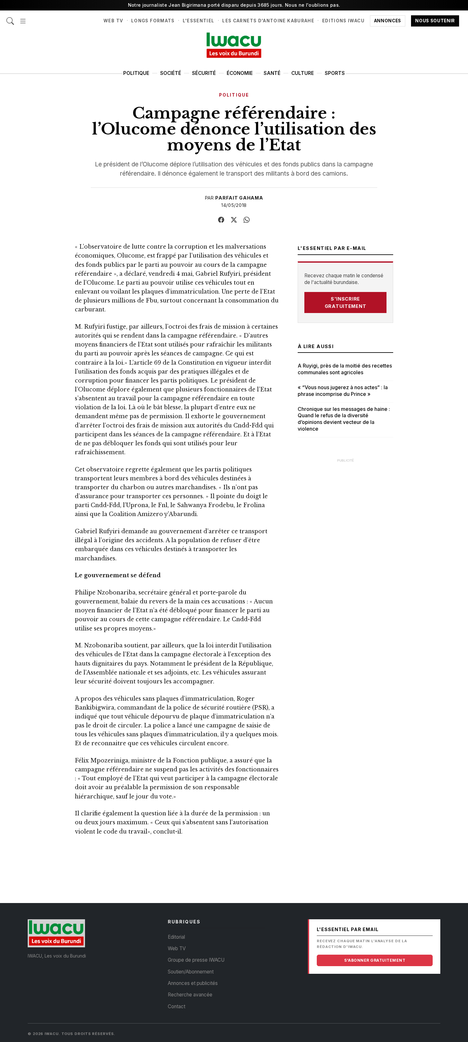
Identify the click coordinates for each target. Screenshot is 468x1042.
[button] (23, 18)
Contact (176, 1006)
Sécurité (204, 73)
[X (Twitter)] (234, 220)
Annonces (387, 20)
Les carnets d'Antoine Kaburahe (268, 20)
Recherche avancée (190, 995)
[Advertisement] (345, 562)
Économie (240, 73)
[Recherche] (10, 18)
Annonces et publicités (193, 983)
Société (170, 73)
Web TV (113, 20)
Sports (335, 73)
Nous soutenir (435, 20)
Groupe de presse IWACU (196, 960)
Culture (302, 73)
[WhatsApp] (247, 220)
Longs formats (153, 20)
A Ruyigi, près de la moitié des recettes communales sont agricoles (345, 368)
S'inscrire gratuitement (345, 302)
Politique (136, 73)
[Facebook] (221, 220)
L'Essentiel (199, 20)
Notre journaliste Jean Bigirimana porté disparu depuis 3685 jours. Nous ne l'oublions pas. (234, 5)
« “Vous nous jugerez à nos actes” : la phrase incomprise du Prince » (343, 390)
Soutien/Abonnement (191, 972)
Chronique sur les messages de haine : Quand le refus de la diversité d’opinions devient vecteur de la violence (344, 419)
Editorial (176, 937)
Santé (272, 73)
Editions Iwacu (343, 20)
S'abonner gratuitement (374, 960)
